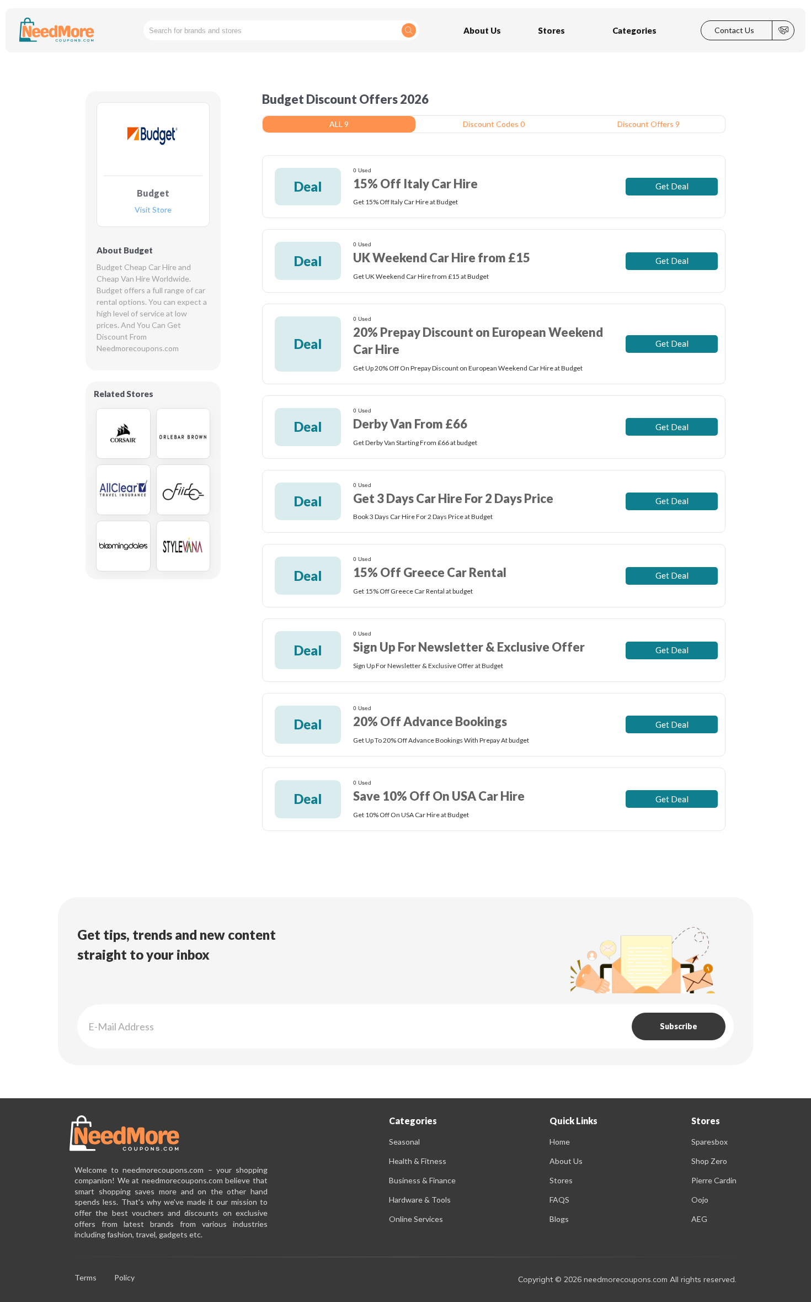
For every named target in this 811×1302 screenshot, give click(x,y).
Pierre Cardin (714, 1180)
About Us (566, 1161)
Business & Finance (422, 1180)
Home (559, 1141)
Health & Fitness (417, 1161)
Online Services (416, 1219)
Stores (561, 1180)
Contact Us (734, 30)
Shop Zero (709, 1161)
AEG (699, 1219)
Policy (124, 1278)
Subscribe (678, 1026)
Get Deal (672, 186)
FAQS (559, 1199)
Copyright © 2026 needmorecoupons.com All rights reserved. (627, 1279)
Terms (85, 1278)
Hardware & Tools (420, 1199)
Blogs (559, 1219)
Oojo (699, 1199)
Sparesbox (709, 1141)
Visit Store (153, 210)
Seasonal (404, 1141)
